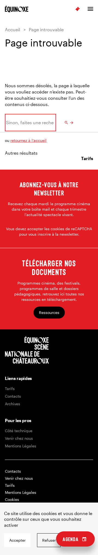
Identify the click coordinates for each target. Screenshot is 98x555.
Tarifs (10, 388)
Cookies (12, 499)
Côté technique (18, 430)
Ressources (49, 312)
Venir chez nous (19, 438)
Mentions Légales (20, 446)
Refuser (49, 540)
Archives (12, 403)
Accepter (17, 540)
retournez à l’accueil (28, 140)
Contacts (13, 396)
